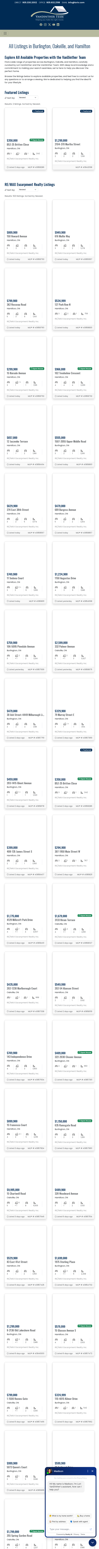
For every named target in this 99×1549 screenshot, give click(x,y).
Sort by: (11, 98)
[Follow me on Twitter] (49, 25)
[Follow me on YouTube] (53, 25)
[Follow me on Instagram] (45, 25)
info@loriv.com (76, 2)
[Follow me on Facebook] (41, 25)
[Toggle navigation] (5, 33)
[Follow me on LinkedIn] (58, 25)
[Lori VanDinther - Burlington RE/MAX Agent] (49, 13)
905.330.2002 (29, 2)
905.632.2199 (53, 2)
